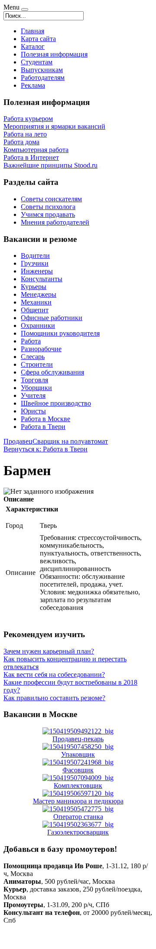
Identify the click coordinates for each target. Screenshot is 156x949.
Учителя (33, 395)
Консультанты (41, 278)
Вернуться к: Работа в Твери (45, 449)
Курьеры (33, 286)
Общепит (35, 310)
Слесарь (33, 356)
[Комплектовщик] (78, 777)
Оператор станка (78, 816)
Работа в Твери (43, 426)
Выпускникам (42, 69)
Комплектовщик (78, 785)
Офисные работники (51, 317)
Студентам (36, 62)
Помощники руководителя (60, 333)
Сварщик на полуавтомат (70, 441)
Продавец (17, 441)
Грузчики (35, 263)
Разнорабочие (41, 348)
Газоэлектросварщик (78, 832)
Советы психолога (48, 206)
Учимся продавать (48, 214)
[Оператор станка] (78, 809)
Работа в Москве (45, 418)
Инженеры (37, 271)
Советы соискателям (51, 199)
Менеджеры (38, 294)
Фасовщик (78, 770)
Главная (32, 31)
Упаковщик (78, 754)
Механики (36, 302)
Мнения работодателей (55, 222)
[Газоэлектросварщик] (78, 824)
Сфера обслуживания (52, 372)
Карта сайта (38, 38)
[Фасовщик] (78, 762)
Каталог (33, 46)
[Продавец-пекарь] (78, 731)
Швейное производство (56, 403)
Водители (35, 255)
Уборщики (36, 387)
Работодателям (43, 77)
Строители (37, 364)
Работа (31, 341)
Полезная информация (54, 54)
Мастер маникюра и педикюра (78, 801)
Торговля (34, 380)
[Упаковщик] (78, 746)
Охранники (38, 325)
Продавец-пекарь (78, 739)
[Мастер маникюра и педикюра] (78, 793)
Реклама (33, 85)
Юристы (33, 411)
